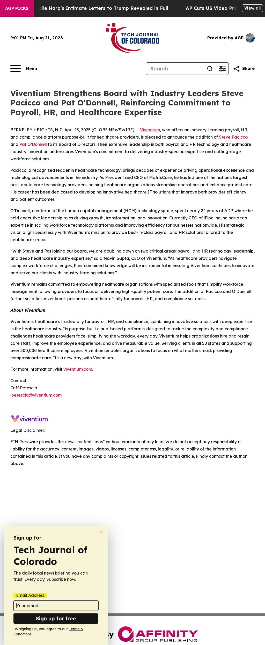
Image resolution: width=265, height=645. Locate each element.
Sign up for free (56, 618)
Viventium (150, 129)
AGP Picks (16, 8)
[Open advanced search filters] (222, 69)
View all (252, 8)
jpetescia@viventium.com (36, 395)
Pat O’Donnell (33, 144)
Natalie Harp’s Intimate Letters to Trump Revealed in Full (99, 8)
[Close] (101, 532)
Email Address (30, 595)
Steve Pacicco (233, 137)
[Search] (210, 69)
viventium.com (77, 369)
